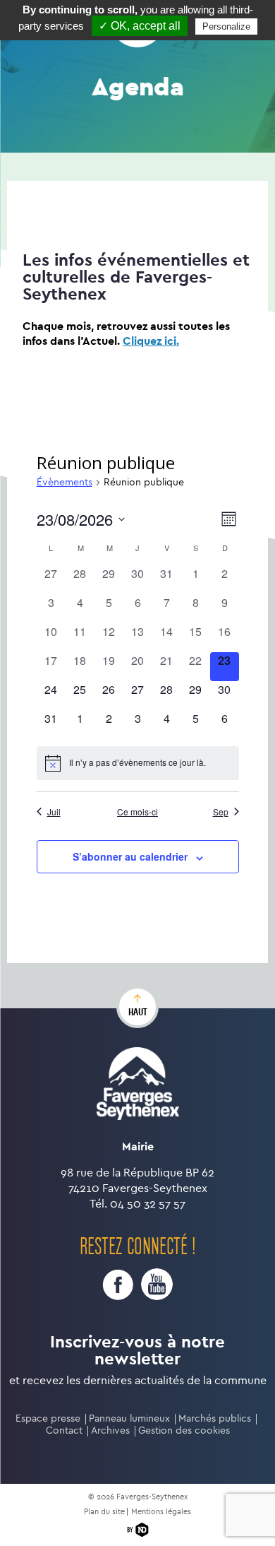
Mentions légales (161, 1511)
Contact (64, 1430)
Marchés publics (214, 1418)
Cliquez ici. (151, 341)
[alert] (138, 763)
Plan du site (104, 1511)
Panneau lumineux (129, 1418)
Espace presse (48, 1418)
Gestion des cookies (184, 1430)
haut (137, 1011)
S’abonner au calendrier (130, 856)
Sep (220, 812)
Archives (110, 1430)
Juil (54, 812)
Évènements (64, 482)
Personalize (226, 26)
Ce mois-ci (137, 812)
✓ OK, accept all (140, 26)
